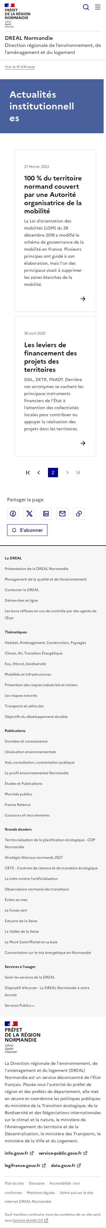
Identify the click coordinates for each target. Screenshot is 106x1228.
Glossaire (36, 1183)
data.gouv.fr (63, 1166)
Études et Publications (23, 783)
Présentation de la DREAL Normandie (36, 568)
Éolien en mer (16, 900)
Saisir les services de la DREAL (30, 977)
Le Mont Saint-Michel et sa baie (31, 942)
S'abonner (31, 530)
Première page (28, 472)
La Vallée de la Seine (22, 931)
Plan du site (14, 1183)
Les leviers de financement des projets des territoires (50, 357)
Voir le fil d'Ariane (20, 67)
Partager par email (62, 513)
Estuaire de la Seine (21, 921)
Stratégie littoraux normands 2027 (34, 857)
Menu (98, 7)
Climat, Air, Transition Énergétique (33, 653)
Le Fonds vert (16, 910)
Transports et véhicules (24, 706)
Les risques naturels (21, 695)
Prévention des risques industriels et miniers (41, 685)
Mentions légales (41, 1192)
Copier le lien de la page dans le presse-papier (79, 513)
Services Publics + (19, 1005)
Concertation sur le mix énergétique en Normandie (48, 952)
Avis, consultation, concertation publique (39, 762)
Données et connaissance (26, 741)
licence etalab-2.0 (28, 1220)
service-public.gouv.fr (60, 1153)
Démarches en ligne (21, 600)
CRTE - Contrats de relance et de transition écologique (51, 868)
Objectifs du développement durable (36, 716)
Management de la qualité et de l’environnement (46, 579)
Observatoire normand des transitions (37, 889)
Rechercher (86, 7)
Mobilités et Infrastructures (28, 674)
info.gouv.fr (16, 1153)
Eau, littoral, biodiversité (25, 664)
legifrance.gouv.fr (22, 1166)
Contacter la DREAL (22, 590)
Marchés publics (18, 794)
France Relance (18, 804)
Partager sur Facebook (13, 513)
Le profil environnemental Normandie (37, 773)
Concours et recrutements (27, 815)
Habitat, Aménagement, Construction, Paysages (45, 642)
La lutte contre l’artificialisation (31, 878)
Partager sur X (29, 513)
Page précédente (38, 472)
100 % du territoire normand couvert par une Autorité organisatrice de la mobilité (53, 194)
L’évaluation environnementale (30, 752)
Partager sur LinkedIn (46, 513)
